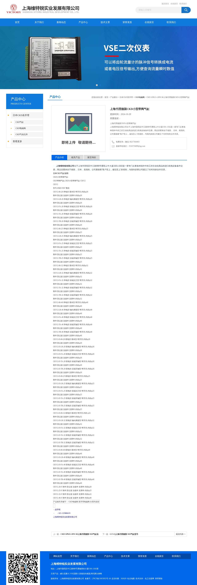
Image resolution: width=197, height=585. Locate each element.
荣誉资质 (127, 22)
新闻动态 (61, 22)
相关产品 (75, 157)
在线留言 (174, 4)
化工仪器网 (149, 578)
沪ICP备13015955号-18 (101, 578)
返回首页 (165, 4)
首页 (17, 22)
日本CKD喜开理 (21, 115)
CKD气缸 (20, 122)
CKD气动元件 (22, 134)
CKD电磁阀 (21, 128)
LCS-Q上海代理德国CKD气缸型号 (124, 534)
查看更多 (17, 141)
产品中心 (83, 22)
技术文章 (105, 22)
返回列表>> (180, 534)
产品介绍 (59, 157)
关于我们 (39, 22)
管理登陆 (158, 578)
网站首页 (57, 556)
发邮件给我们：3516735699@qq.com (130, 146)
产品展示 (114, 97)
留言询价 (91, 157)
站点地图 (131, 578)
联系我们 (183, 4)
